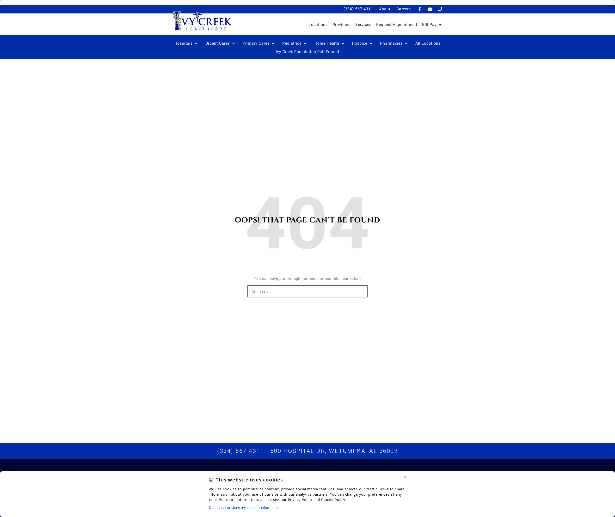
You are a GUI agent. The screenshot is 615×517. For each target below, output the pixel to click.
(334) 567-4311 (358, 9)
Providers (341, 24)
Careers (403, 9)
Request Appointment (396, 24)
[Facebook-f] (420, 9)
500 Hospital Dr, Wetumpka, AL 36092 (334, 451)
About (384, 9)
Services (363, 24)
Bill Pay (429, 24)
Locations (318, 24)
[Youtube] (430, 9)
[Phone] (440, 9)
